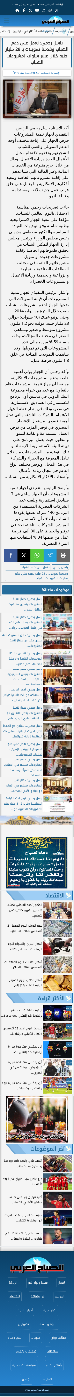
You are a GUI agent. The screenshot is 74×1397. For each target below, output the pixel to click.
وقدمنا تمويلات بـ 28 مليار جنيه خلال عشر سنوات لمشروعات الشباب (41, 576)
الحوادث (60, 1296)
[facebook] (10, 555)
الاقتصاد (46, 31)
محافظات (52, 1351)
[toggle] (6, 21)
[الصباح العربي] (55, 20)
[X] (24, 555)
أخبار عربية (49, 1310)
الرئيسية (62, 31)
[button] (5, 863)
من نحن (26, 1379)
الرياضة (12, 1283)
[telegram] (50, 555)
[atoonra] (37, 820)
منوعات (35, 1338)
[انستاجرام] (43, 10)
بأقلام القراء (54, 1365)
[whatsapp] (37, 555)
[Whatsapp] (50, 10)
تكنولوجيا (23, 1324)
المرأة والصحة (48, 1324)
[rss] (56, 10)
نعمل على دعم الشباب (35, 567)
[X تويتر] (30, 10)
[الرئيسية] (17, 10)
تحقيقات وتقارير (26, 1351)
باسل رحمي (60, 567)
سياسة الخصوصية (24, 1365)
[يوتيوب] (37, 10)
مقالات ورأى (58, 1338)
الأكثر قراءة (51, 998)
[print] (63, 555)
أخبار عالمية (25, 1310)
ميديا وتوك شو (38, 1283)
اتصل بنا (47, 1379)
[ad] (36, 887)
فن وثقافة (37, 1296)
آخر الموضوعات (47, 1149)
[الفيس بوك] (24, 10)
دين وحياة (14, 1338)
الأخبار (62, 1283)
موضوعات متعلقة (55, 589)
